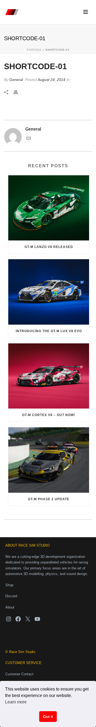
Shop (9, 585)
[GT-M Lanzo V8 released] (48, 208)
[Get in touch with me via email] (28, 139)
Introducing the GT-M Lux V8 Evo (49, 331)
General (16, 79)
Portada (34, 49)
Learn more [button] (16, 702)
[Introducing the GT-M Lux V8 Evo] (48, 292)
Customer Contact (19, 674)
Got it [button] (48, 716)
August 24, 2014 (51, 79)
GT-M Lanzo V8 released (49, 247)
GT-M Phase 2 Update (48, 499)
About (9, 607)
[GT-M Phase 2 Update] (48, 460)
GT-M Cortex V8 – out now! (48, 415)
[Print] (18, 92)
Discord (11, 596)
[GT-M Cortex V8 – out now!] (48, 376)
